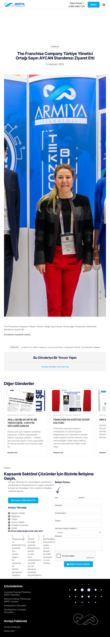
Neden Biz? (9, 631)
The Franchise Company (91, 347)
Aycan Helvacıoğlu (56, 347)
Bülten (23, 415)
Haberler (55, 46)
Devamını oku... (13, 453)
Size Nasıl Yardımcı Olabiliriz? (66, 528)
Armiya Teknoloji (40, 347)
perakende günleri (72, 347)
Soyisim (81, 498)
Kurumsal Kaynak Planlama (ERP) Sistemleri (17, 593)
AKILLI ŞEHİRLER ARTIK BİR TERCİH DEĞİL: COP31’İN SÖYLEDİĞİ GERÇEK (22, 422)
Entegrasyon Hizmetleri (15, 605)
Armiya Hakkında (12, 627)
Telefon (58, 521)
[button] (104, 4)
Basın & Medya (13, 415)
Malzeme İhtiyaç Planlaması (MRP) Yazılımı (17, 600)
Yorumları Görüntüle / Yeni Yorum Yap (55, 367)
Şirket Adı (58, 505)
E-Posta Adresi (60, 513)
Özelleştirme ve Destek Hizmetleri (15, 610)
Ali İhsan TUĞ (26, 347)
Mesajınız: (58, 536)
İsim (56, 498)
